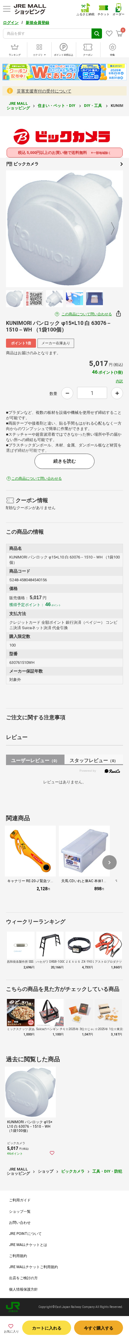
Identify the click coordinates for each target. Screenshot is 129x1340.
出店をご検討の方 (23, 1278)
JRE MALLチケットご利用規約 (33, 1267)
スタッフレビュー (94, 760)
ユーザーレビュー (35, 760)
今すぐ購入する (98, 1328)
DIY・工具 (93, 105)
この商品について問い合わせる (87, 314)
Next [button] (109, 229)
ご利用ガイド (20, 1200)
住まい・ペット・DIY (57, 105)
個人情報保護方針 (23, 1289)
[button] (109, 862)
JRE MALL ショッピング (18, 105)
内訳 (119, 381)
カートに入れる (47, 1328)
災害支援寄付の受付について (44, 91)
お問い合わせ (20, 1223)
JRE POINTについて (25, 1234)
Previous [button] (20, 229)
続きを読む (64, 461)
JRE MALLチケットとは (28, 1245)
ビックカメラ (26, 163)
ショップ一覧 (20, 1211)
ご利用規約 (18, 1256)
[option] (64, 228)
